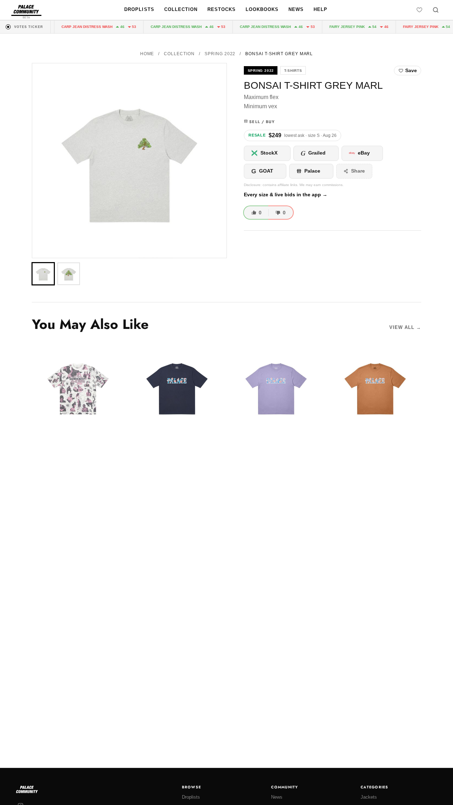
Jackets (369, 797)
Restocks (221, 9)
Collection (180, 9)
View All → (405, 327)
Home (147, 53)
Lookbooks (262, 9)
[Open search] (436, 10)
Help (320, 9)
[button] (129, 160)
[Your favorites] (419, 10)
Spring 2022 (220, 53)
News (296, 9)
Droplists (139, 9)
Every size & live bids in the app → (285, 194)
